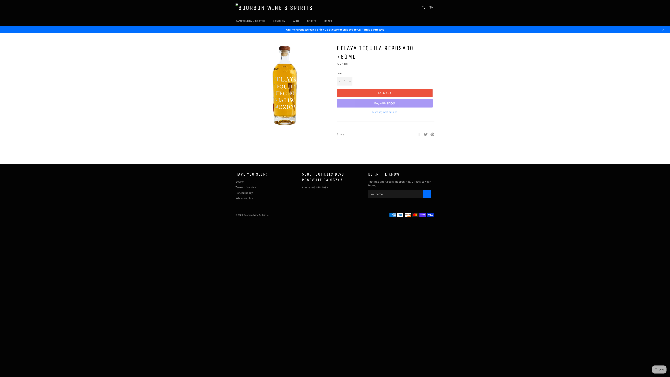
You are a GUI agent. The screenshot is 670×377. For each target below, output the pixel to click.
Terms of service (246, 187)
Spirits (312, 21)
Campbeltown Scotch (250, 21)
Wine (296, 21)
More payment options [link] (384, 111)
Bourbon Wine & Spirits (256, 215)
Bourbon (279, 21)
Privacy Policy (244, 198)
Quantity (342, 73)
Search (240, 181)
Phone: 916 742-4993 (315, 187)
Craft (328, 21)
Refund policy (244, 192)
